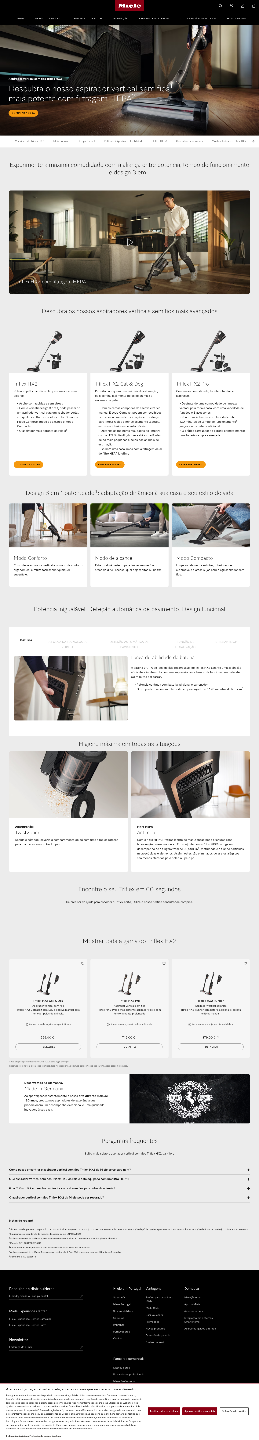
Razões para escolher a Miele (159, 1299)
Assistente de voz (195, 1311)
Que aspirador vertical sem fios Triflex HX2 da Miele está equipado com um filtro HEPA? (69, 1179)
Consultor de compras (189, 141)
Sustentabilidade (123, 1311)
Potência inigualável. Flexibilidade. (124, 141)
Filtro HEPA (160, 141)
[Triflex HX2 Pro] (129, 983)
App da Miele (192, 1304)
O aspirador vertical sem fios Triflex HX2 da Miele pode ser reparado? (56, 1197)
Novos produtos (155, 1328)
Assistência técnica (201, 18)
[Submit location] (81, 1297)
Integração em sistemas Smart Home (198, 1320)
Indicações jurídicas (17, 1436)
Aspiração (120, 18)
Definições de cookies (234, 1411)
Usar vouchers (154, 1315)
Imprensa (118, 1325)
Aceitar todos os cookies (164, 1411)
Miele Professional (124, 1381)
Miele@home (192, 1297)
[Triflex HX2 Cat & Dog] (48, 983)
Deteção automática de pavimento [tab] (129, 644)
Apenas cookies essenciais (199, 1411)
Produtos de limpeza (154, 18)
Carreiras (118, 1318)
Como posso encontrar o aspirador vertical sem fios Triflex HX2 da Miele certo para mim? (70, 1169)
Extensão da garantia (158, 1335)
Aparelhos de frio (48, 18)
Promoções (152, 1322)
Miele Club (152, 1308)
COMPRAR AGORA (23, 113)
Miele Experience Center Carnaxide (30, 1319)
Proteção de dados (40, 1436)
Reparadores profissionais (128, 1374)
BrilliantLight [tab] (227, 642)
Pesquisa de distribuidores (31, 1289)
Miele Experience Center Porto (27, 1325)
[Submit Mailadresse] (81, 1348)
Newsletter (18, 1340)
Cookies (56, 1436)
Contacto (118, 1338)
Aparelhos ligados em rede (200, 1328)
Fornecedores (121, 1331)
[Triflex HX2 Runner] (210, 983)
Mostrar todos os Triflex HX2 (229, 141)
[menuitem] (21, 18)
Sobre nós (119, 1297)
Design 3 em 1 (86, 141)
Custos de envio (155, 1342)
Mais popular (61, 141)
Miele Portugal (121, 1304)
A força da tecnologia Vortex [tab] (67, 644)
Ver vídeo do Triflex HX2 (29, 141)
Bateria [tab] (26, 640)
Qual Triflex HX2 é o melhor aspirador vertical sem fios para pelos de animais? (62, 1188)
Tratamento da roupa (87, 18)
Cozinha (19, 18)
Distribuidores (121, 1367)
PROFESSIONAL (236, 18)
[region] (129, 1411)
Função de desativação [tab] (185, 644)
